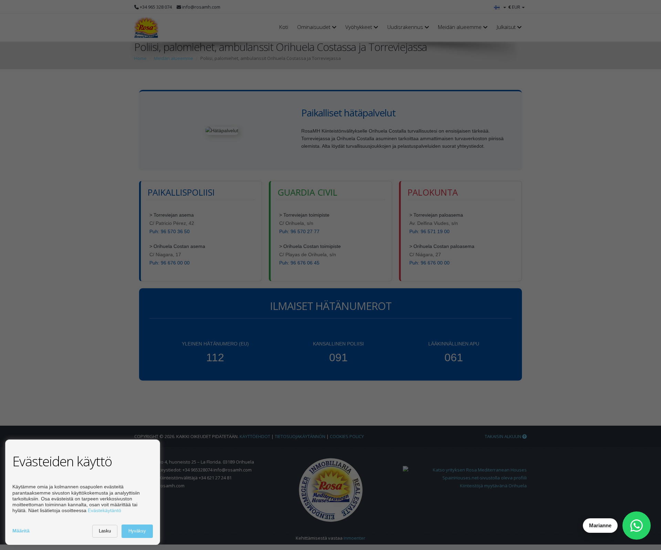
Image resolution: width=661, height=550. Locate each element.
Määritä (21, 530)
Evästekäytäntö (104, 510)
